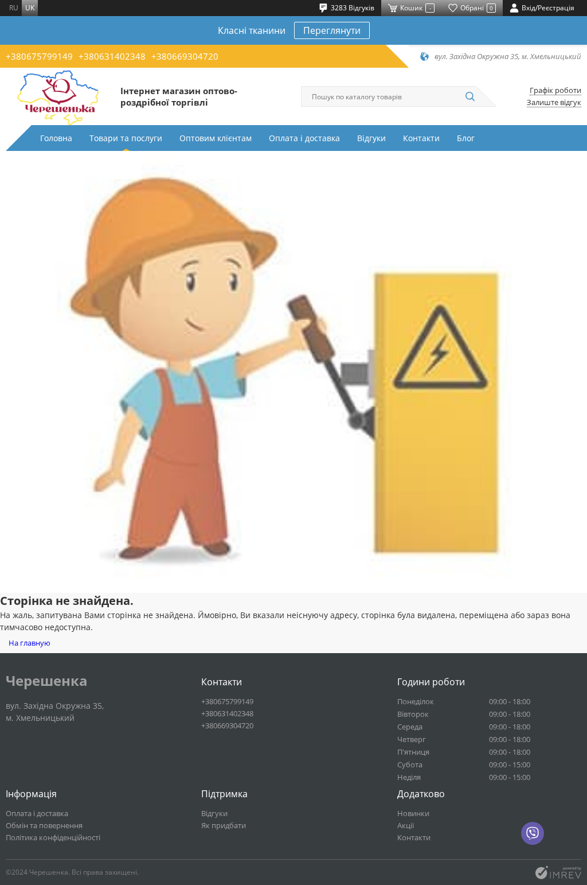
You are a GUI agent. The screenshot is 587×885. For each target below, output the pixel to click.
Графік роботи (555, 90)
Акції (405, 825)
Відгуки (371, 138)
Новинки (413, 813)
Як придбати (223, 825)
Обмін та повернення (44, 825)
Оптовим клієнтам (215, 138)
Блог (466, 138)
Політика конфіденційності (53, 837)
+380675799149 (39, 56)
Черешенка (47, 680)
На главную (29, 643)
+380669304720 (184, 56)
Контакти (421, 138)
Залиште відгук (554, 102)
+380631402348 (112, 56)
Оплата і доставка (304, 138)
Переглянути (332, 30)
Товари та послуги (125, 138)
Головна (56, 138)
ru (13, 8)
